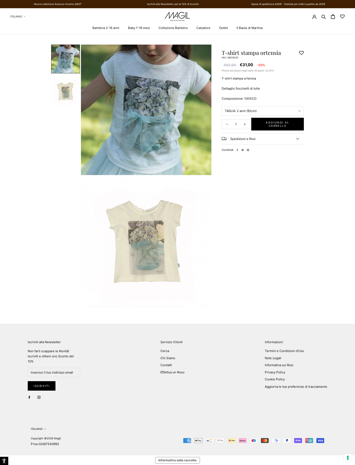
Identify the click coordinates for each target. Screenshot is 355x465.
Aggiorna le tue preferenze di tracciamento (296, 387)
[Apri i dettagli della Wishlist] (342, 16)
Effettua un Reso (172, 372)
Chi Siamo (167, 358)
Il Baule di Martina (249, 28)
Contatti (166, 365)
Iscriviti (42, 386)
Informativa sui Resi (279, 365)
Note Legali (273, 358)
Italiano (16, 16)
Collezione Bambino (173, 28)
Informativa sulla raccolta (177, 460)
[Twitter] (242, 150)
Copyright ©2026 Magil (46, 438)
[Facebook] (237, 150)
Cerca (164, 351)
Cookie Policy (275, 379)
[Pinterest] (248, 150)
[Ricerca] (324, 16)
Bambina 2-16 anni (105, 28)
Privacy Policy (275, 372)
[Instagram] (38, 397)
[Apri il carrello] (333, 16)
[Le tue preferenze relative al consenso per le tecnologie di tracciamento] (348, 458)
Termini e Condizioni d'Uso (284, 351)
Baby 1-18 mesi (139, 28)
